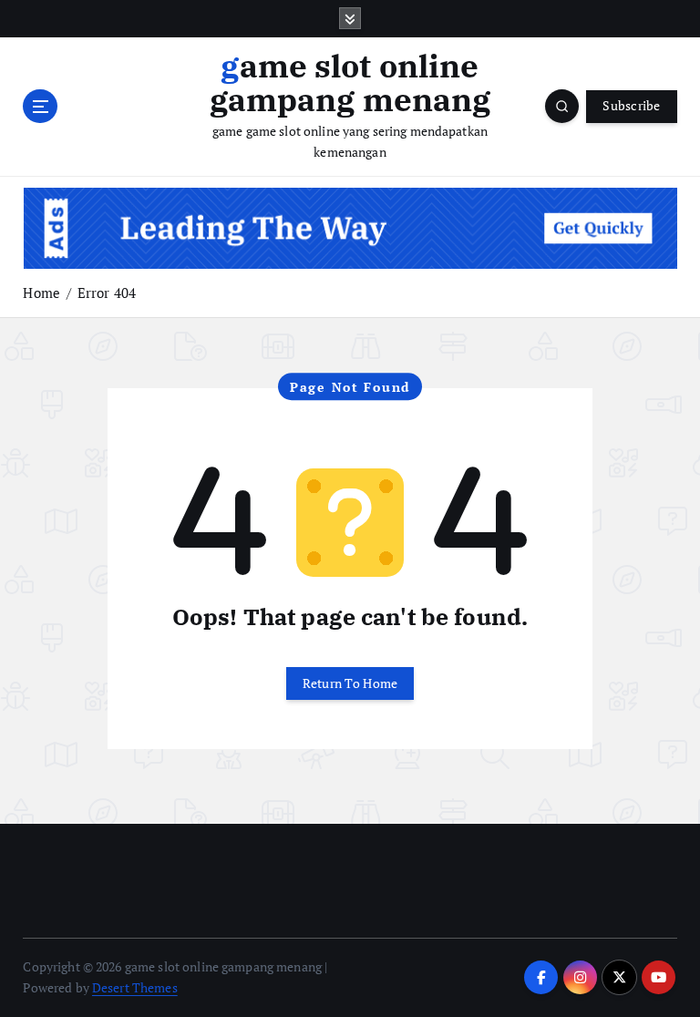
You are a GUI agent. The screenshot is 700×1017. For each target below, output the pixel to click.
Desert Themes (135, 988)
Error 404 (106, 292)
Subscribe (631, 106)
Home (41, 292)
